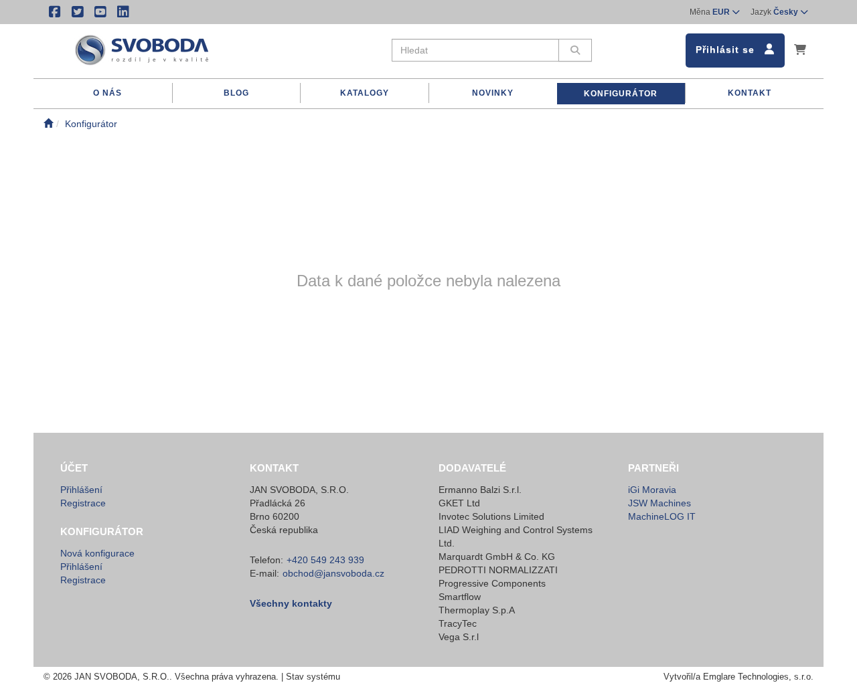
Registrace (83, 503)
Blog (236, 93)
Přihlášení (81, 489)
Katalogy (364, 93)
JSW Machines (659, 503)
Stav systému (313, 677)
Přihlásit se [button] (727, 49)
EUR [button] (711, 12)
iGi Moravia (652, 489)
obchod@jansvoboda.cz (333, 573)
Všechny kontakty (291, 603)
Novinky (493, 93)
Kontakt (749, 93)
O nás (107, 93)
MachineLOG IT (662, 516)
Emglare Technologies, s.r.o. (758, 677)
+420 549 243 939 (325, 560)
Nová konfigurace (97, 553)
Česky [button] (775, 12)
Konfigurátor (620, 93)
